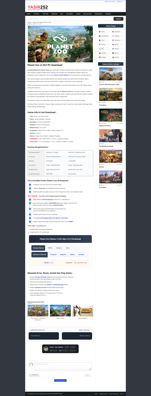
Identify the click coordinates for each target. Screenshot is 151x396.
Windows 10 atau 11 (41, 287)
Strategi (102, 143)
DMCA (96, 393)
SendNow (81, 254)
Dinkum (101, 167)
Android (108, 14)
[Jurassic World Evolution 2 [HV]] (110, 73)
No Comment (119, 123)
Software (69, 14)
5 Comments (119, 164)
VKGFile (50, 248)
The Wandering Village (106, 146)
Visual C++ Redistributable (55, 284)
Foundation (102, 105)
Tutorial (36, 14)
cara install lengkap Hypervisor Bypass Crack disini (52, 218)
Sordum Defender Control (43, 277)
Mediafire (63, 254)
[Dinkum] (110, 156)
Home (28, 14)
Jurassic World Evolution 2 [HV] (109, 84)
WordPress (98, 14)
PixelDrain (53, 254)
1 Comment (119, 143)
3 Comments (119, 102)
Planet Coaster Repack (61, 75)
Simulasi (102, 164)
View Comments (60, 380)
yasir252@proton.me (56, 393)
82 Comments (119, 82)
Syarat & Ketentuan (114, 393)
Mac (61, 14)
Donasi (121, 393)
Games (78, 14)
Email (67, 347)
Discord (73, 347)
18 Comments (119, 185)
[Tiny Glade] (110, 176)
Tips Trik (45, 14)
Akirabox (59, 248)
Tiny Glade (102, 187)
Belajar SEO (88, 14)
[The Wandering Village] (110, 135)
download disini (58, 205)
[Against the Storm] (110, 115)
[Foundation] (110, 94)
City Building (103, 102)
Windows (54, 14)
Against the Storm (105, 125)
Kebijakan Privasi (103, 393)
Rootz (68, 248)
